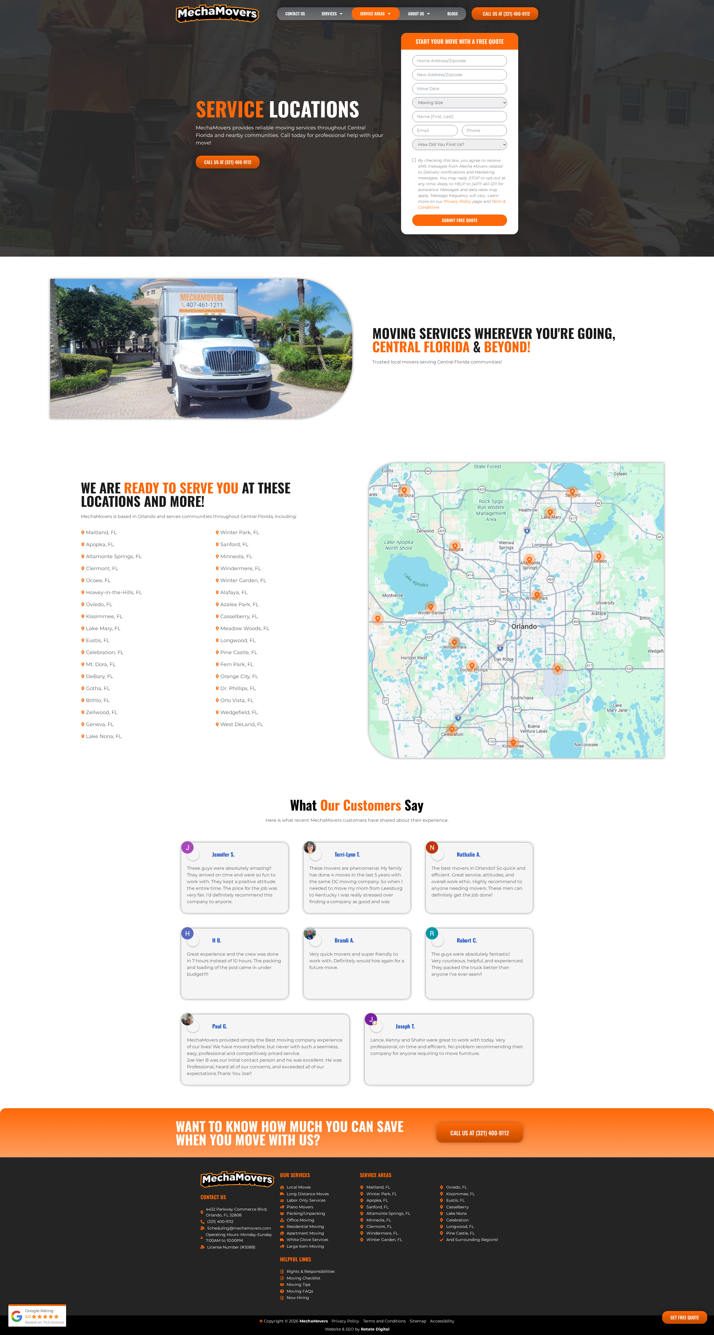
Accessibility (442, 1321)
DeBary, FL (99, 676)
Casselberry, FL (239, 616)
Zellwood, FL (102, 712)
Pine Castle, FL (238, 652)
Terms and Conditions (384, 1321)
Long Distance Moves (308, 1193)
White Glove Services (307, 1239)
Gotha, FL (98, 688)
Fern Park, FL (237, 664)
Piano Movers (300, 1206)
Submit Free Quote (459, 220)
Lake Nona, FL (104, 736)
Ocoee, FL (98, 580)
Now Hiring (298, 1297)
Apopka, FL (100, 544)
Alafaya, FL (234, 592)
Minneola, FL (236, 556)
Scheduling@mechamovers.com (239, 1228)
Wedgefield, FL (239, 712)
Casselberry (457, 1206)
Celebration (457, 1220)
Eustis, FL (98, 640)
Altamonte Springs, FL (114, 556)
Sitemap (418, 1321)
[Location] (537, 594)
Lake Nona (456, 1213)
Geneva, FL (100, 724)
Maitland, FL (101, 532)
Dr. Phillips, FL (238, 688)
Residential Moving (305, 1226)
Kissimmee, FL (104, 616)
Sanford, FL (234, 544)
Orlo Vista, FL (237, 700)
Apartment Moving (305, 1233)
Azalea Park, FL (239, 604)
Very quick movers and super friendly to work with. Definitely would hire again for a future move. (356, 960)
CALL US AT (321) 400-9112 (227, 162)
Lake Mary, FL (103, 628)
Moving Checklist (303, 1278)
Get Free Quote (684, 1317)
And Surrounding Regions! (472, 1239)
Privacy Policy (457, 201)
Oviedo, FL (99, 604)
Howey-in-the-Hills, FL (114, 592)
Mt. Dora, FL (101, 664)
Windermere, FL (240, 568)
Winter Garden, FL (243, 580)
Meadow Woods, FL (244, 628)
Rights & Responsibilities (311, 1271)
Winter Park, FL (239, 532)
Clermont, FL (102, 568)
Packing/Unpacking (306, 1213)
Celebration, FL (105, 652)
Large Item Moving (305, 1246)
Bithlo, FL (98, 700)
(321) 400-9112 (220, 1221)
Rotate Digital (375, 1329)
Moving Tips (298, 1284)
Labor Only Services (306, 1200)
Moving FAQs (300, 1291)
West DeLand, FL (241, 724)
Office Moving (300, 1220)
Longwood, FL (238, 640)
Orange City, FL (239, 676)
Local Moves (299, 1187)
